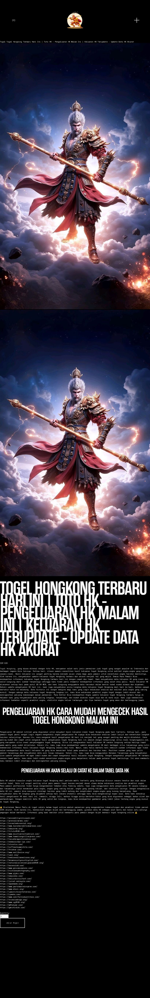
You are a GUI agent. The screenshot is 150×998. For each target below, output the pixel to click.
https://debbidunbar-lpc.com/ (15, 841)
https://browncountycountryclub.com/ (19, 860)
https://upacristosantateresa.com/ (18, 891)
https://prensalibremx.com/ (14, 820)
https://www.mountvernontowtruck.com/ (20, 834)
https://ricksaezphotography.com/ (17, 870)
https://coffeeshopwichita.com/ (16, 847)
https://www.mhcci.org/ (12, 889)
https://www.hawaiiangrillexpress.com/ (20, 836)
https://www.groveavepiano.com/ (16, 868)
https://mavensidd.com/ (12, 865)
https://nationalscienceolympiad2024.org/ (22, 862)
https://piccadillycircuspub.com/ (17, 818)
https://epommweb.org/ (11, 883)
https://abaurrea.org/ (11, 828)
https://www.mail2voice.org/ (15, 852)
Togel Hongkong (7, 668)
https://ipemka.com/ (10, 894)
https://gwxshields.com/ (12, 907)
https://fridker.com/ (11, 849)
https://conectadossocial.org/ (16, 823)
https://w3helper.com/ (11, 905)
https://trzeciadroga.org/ (13, 899)
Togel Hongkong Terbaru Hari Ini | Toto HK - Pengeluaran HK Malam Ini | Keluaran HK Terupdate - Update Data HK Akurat (70, 41)
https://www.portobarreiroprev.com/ (18, 886)
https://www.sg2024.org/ (12, 902)
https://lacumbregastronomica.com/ (18, 839)
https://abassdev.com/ (11, 876)
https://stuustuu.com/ (11, 844)
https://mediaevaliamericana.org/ (17, 857)
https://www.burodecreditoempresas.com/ (21, 825)
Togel (2, 41)
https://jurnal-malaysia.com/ (15, 881)
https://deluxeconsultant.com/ (16, 878)
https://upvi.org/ (9, 855)
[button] (12, 923)
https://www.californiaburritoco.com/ (20, 897)
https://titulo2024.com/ (12, 831)
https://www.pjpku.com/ (12, 873)
